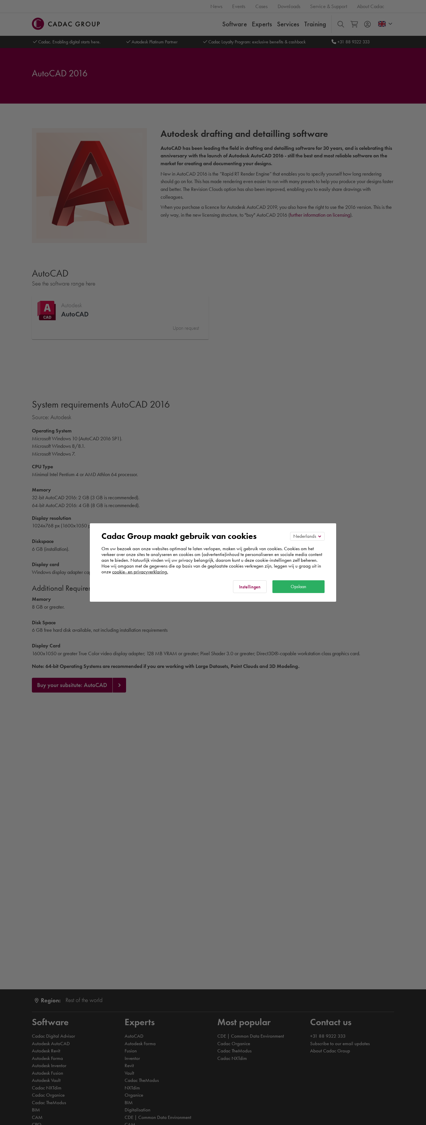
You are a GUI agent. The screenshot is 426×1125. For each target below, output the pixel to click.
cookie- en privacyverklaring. (140, 572)
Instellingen (250, 587)
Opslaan (298, 586)
